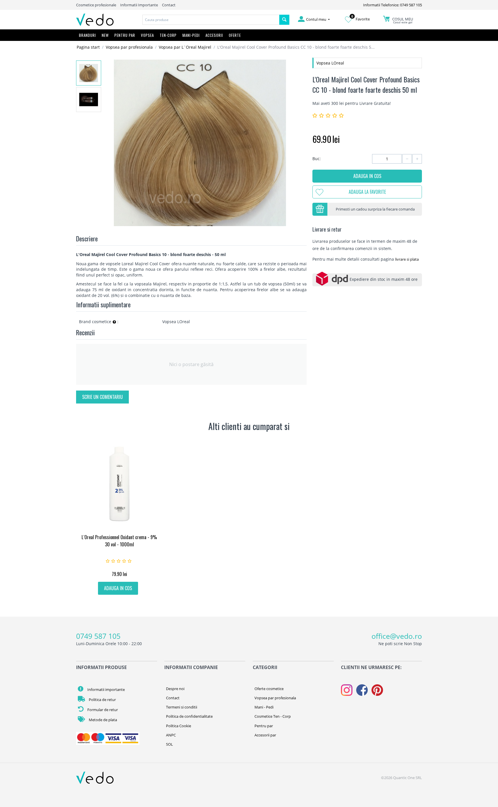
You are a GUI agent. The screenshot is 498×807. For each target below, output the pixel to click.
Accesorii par (265, 735)
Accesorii (214, 35)
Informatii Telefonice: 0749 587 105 (392, 4)
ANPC (171, 735)
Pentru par (263, 725)
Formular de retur (102, 709)
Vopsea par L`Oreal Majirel (185, 47)
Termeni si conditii (181, 707)
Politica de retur (102, 699)
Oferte (235, 35)
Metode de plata (102, 719)
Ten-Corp (168, 35)
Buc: (316, 158)
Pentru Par (124, 35)
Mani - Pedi (263, 707)
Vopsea (147, 35)
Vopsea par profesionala (129, 47)
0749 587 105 (98, 636)
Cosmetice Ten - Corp (272, 716)
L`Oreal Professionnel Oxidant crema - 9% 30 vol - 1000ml (119, 541)
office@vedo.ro (396, 636)
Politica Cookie (178, 725)
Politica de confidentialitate (189, 716)
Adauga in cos (367, 176)
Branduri (87, 35)
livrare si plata (407, 259)
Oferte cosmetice (269, 688)
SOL (169, 744)
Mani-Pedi (191, 35)
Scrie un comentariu (102, 396)
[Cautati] (284, 20)
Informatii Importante (139, 4)
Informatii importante (105, 689)
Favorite (360, 19)
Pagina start (88, 47)
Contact (169, 4)
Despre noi (175, 688)
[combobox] (211, 20)
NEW (105, 35)
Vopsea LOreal (330, 63)
